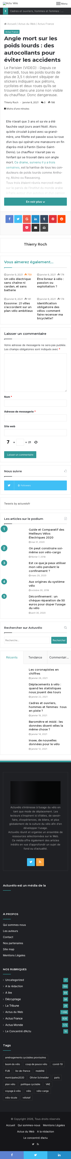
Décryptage (13, 999)
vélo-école (11, 1097)
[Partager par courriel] (35, 228)
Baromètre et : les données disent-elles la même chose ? (46, 725)
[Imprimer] (44, 228)
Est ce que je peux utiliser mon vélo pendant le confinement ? (47, 567)
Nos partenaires (13, 943)
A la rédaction (14, 986)
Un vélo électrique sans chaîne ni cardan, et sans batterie (17, 284)
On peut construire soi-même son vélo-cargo (46, 550)
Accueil (11, 23)
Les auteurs (10, 931)
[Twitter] (31, 862)
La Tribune (12, 1005)
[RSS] (40, 862)
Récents (12, 657)
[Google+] (27, 219)
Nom (8, 396)
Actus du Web (27, 23)
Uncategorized (14, 979)
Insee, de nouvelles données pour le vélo (44, 742)
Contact (8, 937)
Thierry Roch (11, 102)
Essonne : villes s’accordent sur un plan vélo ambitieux (18, 307)
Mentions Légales (14, 955)
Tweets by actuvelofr (17, 503)
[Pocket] (27, 228)
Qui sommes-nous (14, 924)
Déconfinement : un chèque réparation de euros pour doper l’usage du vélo (47, 602)
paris (57, 1077)
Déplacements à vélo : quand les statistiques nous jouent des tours (45, 688)
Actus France (46, 23)
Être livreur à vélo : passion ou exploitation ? (50, 282)
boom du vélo (12, 1064)
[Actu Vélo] (10, 3)
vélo (28, 1090)
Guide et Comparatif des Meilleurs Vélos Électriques (46, 533)
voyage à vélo (13, 1090)
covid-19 (58, 1064)
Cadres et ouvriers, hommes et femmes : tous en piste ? (48, 707)
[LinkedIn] (35, 219)
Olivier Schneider (39, 1077)
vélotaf (26, 1097)
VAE (48, 1084)
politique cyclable (30, 1084)
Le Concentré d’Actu (18, 1031)
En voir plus (34, 201)
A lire (8, 992)
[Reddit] (61, 219)
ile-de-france (22, 1070)
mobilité (40, 1070)
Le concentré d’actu (35, 1137)
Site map (8, 949)
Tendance (35, 657)
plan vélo (10, 1084)
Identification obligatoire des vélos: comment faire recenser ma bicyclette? (50, 311)
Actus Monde (14, 1024)
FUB (7, 1070)
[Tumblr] (44, 219)
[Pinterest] (53, 219)
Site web (9, 426)
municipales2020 (14, 1077)
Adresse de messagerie (20, 411)
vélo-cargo (42, 1090)
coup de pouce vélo (36, 1064)
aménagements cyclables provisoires (25, 1057)
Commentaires (59, 657)
